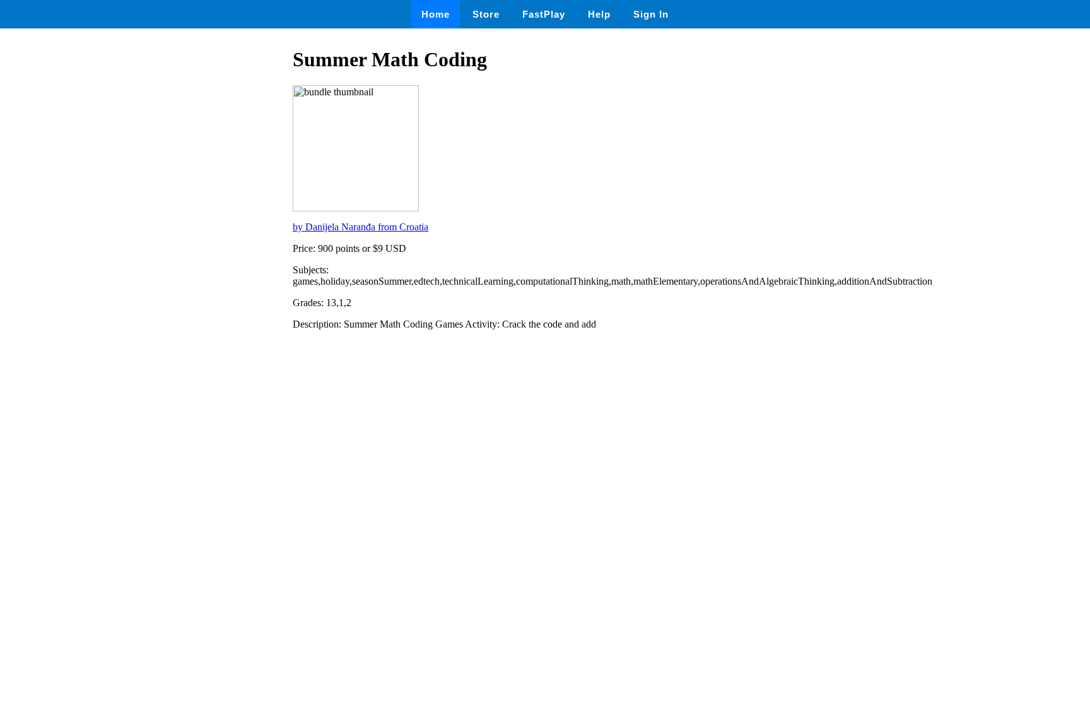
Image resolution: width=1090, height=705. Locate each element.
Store (486, 14)
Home (435, 14)
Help (599, 14)
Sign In (651, 14)
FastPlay (543, 14)
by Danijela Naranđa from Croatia (360, 227)
